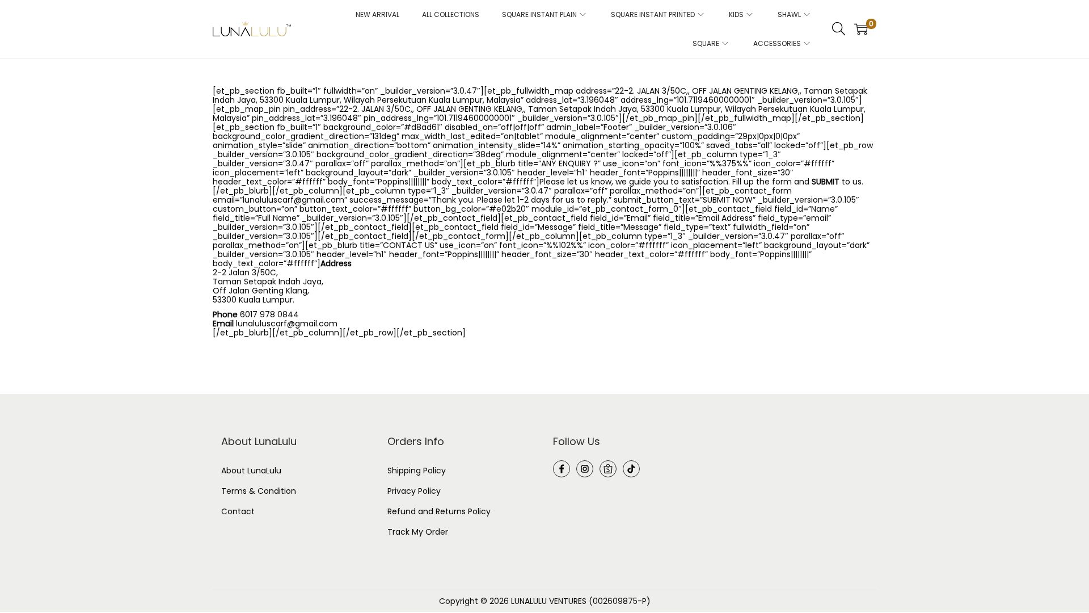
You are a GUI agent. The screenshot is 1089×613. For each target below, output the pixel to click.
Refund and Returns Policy (439, 511)
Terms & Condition (258, 491)
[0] (861, 29)
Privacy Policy (414, 491)
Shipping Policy (416, 470)
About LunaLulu (251, 470)
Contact (238, 511)
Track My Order (417, 532)
